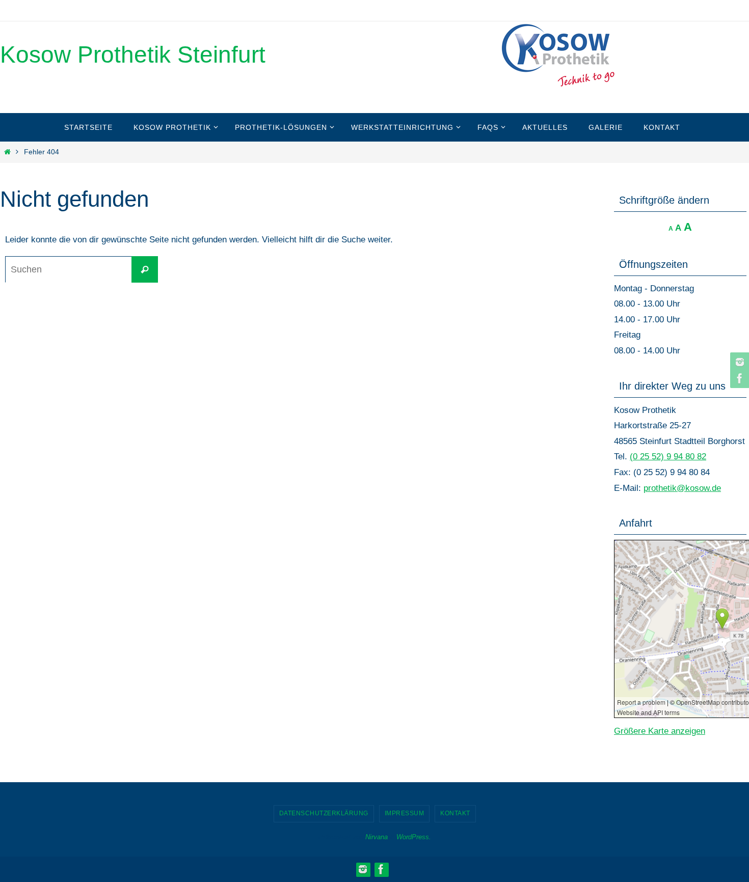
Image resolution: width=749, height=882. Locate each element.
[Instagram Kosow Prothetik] (738, 362)
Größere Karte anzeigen (659, 731)
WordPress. (413, 837)
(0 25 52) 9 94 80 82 (668, 456)
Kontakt (455, 813)
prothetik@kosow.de (682, 488)
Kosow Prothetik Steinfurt (132, 54)
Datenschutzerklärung (323, 813)
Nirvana (376, 837)
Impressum (404, 813)
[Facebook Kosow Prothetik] (738, 378)
